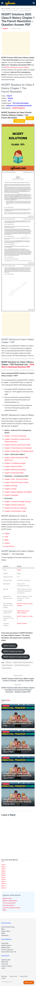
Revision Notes (5, 931)
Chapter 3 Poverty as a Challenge (16, 508)
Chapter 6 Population (11, 495)
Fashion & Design (6, 966)
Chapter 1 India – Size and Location (16, 479)
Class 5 (3, 873)
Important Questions (9, 905)
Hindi (6, 537)
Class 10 (3, 883)
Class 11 (3, 886)
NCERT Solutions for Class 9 (13, 651)
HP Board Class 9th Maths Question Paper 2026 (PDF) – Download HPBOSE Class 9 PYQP (18, 723)
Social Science (9, 546)
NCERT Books (5, 947)
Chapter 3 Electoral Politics (13, 466)
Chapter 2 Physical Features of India (16, 482)
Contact (3, 978)
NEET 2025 (4, 962)
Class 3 (3, 869)
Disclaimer (4, 976)
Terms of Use (13, 976)
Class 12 (3, 888)
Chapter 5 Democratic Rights (14, 473)
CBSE (3, 933)
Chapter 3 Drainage (11, 485)
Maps (4, 910)
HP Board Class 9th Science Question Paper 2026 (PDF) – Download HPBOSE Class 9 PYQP (17, 775)
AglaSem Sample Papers (10, 901)
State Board (4, 935)
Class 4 (3, 871)
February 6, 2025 (15, 28)
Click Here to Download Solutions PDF (17, 365)
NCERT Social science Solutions (23, 662)
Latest (3, 968)
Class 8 (3, 879)
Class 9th (8, 662)
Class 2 (3, 867)
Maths (6, 540)
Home (2, 8)
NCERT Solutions (22, 623)
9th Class (8, 8)
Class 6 (3, 875)
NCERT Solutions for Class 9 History (17, 67)
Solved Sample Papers (8, 927)
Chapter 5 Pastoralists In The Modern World (19, 451)
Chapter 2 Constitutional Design (15, 463)
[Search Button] (34, 3)
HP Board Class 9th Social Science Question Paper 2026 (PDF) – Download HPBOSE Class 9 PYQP (17, 801)
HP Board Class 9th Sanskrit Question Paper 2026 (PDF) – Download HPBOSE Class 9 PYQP (17, 749)
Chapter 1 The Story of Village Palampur (18, 501)
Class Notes (4, 943)
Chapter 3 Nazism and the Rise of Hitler (17, 445)
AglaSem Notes (7, 898)
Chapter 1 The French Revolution (15, 436)
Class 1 (3, 864)
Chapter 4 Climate (10, 489)
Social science (6, 668)
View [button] (29, 118)
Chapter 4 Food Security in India (15, 511)
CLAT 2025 (4, 964)
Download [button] (18, 121)
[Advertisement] (16, 43)
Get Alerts (29, 982)
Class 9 (19, 570)
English (7, 533)
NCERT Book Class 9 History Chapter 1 (23, 612)
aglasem (10, 2)
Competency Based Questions (11, 908)
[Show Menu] (2, 3)
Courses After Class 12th (8, 952)
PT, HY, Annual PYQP (9, 903)
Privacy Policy (24, 976)
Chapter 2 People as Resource (15, 505)
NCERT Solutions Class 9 (22, 665)
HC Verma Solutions (7, 950)
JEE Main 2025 (5, 960)
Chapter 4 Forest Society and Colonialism (18, 448)
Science (7, 543)
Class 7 (3, 877)
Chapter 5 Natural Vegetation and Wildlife (18, 492)
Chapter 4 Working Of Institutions (15, 469)
